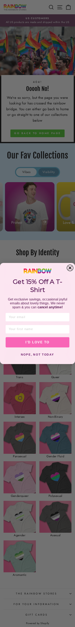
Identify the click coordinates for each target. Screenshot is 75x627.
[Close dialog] (70, 268)
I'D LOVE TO (37, 342)
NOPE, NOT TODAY (37, 354)
